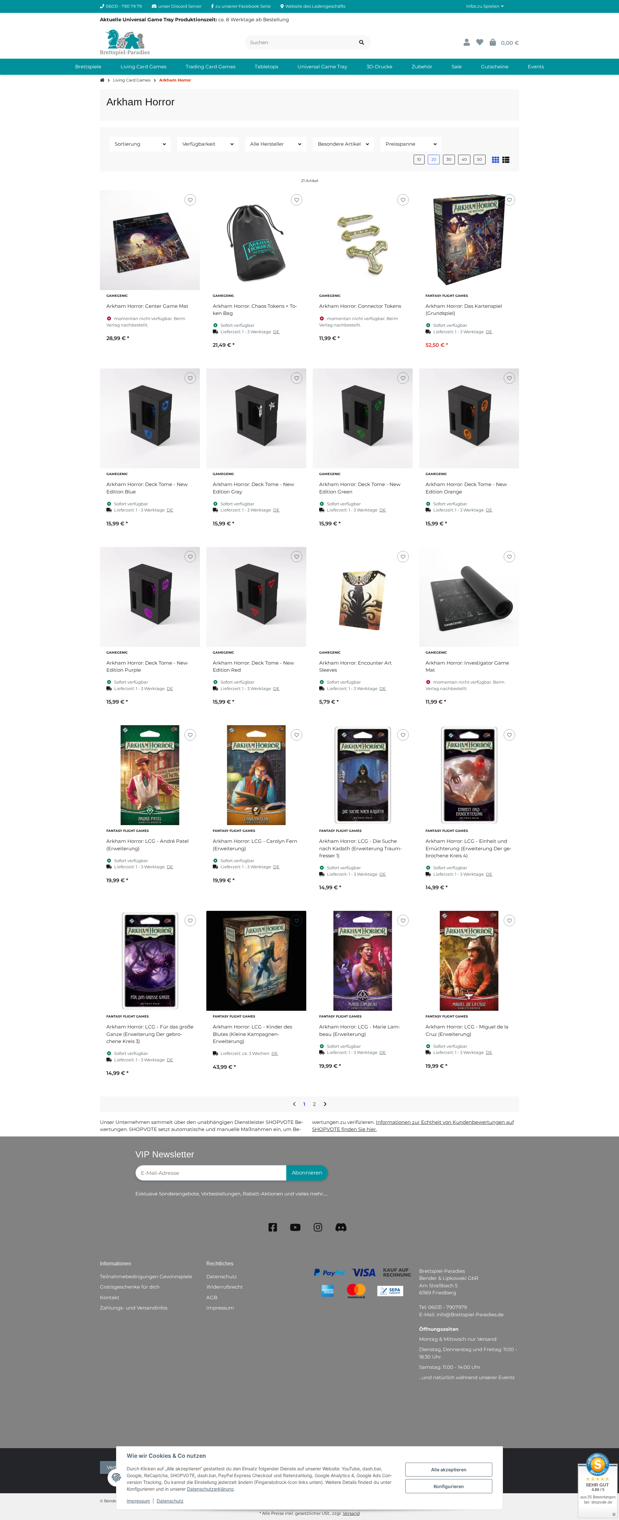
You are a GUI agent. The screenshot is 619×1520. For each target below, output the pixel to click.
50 (479, 159)
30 (449, 159)
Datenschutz (170, 1501)
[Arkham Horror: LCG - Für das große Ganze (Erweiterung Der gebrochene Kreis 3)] (150, 961)
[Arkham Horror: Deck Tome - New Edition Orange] (469, 418)
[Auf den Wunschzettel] (190, 199)
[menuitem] (88, 67)
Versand (351, 1513)
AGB (211, 1297)
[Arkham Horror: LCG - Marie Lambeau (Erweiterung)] (363, 961)
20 (433, 159)
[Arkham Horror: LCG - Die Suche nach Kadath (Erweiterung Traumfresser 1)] (363, 775)
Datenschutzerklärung (210, 1489)
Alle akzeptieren (449, 1469)
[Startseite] (102, 80)
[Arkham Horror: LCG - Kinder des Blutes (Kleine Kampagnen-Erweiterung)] (256, 961)
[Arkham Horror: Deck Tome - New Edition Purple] (150, 597)
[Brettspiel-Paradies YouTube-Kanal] (295, 1227)
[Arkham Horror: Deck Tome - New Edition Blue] (150, 418)
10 (419, 159)
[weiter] (325, 1104)
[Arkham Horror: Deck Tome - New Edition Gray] (256, 418)
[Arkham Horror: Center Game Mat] (150, 240)
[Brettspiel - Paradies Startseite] (125, 42)
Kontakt (109, 1297)
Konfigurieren (449, 1486)
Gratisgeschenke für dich (130, 1287)
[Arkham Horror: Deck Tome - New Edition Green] (363, 418)
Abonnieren (307, 1173)
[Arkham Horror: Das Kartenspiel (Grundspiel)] (469, 240)
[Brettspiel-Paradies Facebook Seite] (272, 1227)
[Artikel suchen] (361, 42)
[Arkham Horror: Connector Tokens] (363, 240)
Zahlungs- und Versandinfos (133, 1308)
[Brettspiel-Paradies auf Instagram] (318, 1227)
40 (464, 159)
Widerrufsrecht (224, 1287)
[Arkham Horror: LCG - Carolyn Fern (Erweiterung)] (256, 775)
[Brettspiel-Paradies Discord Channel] (341, 1227)
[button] (485, 6)
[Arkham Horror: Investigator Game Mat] (469, 597)
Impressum (138, 1501)
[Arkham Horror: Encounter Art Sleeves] (363, 597)
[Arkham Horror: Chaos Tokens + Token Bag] (256, 240)
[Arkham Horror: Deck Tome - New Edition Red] (256, 597)
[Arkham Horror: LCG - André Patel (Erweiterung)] (150, 775)
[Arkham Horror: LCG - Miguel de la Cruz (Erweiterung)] (469, 961)
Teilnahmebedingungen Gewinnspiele (146, 1276)
